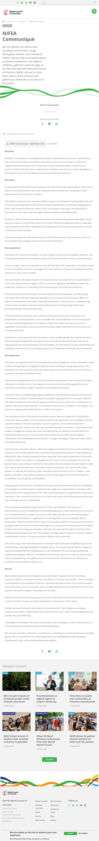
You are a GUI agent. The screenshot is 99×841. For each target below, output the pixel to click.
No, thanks (83, 833)
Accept (70, 833)
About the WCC (41, 801)
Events (38, 816)
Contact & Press (54, 810)
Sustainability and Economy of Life (19, 134)
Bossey (53, 820)
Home (3, 21)
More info (53, 839)
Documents (22, 21)
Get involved (55, 801)
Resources (11, 21)
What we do (40, 820)
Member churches (39, 806)
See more (49, 760)
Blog (52, 816)
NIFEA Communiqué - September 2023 (27, 143)
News (37, 812)
